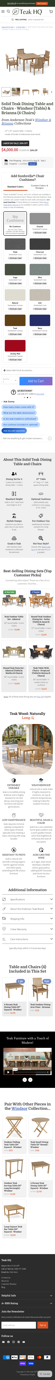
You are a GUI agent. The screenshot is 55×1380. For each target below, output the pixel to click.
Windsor (19, 1108)
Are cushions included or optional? (20, 424)
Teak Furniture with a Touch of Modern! (27, 1040)
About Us (5, 1281)
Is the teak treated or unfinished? (19, 418)
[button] (24, 397)
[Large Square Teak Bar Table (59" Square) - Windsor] (14, 1212)
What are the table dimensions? (19, 413)
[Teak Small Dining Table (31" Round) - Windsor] (41, 1127)
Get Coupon (42, 3)
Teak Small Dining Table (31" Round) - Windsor (39, 1144)
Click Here (13, 1272)
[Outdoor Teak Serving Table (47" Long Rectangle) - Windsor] (14, 1168)
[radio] (15, 223)
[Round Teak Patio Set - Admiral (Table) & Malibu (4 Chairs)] (14, 652)
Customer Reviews (8, 1284)
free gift (40, 696)
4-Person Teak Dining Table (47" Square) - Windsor (13, 1007)
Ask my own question (14, 430)
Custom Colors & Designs (39, 186)
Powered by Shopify (27, 1374)
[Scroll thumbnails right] (51, 92)
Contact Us (5, 1277)
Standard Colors (15, 186)
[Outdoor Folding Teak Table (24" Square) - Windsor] (14, 1127)
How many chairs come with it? (18, 407)
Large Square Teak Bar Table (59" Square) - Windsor (13, 1229)
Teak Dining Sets (7, 27)
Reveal (32, 164)
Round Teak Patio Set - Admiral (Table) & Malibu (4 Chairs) (14, 670)
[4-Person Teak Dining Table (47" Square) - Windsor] (41, 1168)
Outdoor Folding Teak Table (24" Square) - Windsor (13, 1144)
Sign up (43, 1325)
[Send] (50, 438)
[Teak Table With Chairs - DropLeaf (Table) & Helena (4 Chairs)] (41, 652)
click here (21, 393)
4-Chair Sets (20, 27)
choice (47, 505)
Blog (3, 1287)
